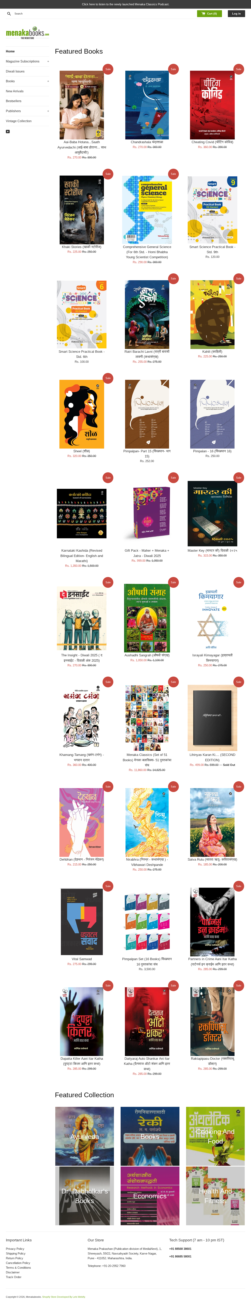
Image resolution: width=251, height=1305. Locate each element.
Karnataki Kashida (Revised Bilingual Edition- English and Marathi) (81, 556)
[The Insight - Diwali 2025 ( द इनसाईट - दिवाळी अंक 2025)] (81, 618)
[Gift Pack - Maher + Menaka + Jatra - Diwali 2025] (147, 513)
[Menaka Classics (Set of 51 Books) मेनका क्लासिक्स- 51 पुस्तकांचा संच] (147, 717)
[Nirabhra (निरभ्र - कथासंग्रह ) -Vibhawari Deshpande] (147, 822)
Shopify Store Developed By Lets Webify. (63, 1297)
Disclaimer (13, 1272)
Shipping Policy (15, 1253)
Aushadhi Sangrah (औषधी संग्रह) (147, 655)
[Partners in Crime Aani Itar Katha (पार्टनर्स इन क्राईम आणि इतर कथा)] (212, 922)
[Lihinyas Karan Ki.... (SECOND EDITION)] (212, 717)
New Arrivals (15, 91)
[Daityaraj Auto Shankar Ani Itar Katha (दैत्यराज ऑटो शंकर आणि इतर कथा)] (147, 1021)
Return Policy (14, 1258)
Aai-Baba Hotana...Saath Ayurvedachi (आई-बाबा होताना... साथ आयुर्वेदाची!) (81, 147)
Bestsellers (13, 101)
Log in (236, 13)
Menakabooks (33, 1297)
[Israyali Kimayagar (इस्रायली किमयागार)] (212, 618)
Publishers (27, 111)
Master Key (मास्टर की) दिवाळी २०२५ (212, 550)
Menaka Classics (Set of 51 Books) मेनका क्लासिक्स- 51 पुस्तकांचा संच (147, 760)
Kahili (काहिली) (212, 351)
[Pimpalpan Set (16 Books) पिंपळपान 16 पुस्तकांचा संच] (147, 922)
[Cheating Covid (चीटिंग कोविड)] (212, 105)
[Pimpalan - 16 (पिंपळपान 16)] (212, 414)
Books (27, 81)
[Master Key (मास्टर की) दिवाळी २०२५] (212, 513)
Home (10, 51)
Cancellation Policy (18, 1263)
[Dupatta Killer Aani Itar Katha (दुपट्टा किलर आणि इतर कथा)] (81, 1021)
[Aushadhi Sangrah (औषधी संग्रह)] (147, 618)
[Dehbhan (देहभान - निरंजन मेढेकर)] (81, 822)
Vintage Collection (19, 121)
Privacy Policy (15, 1248)
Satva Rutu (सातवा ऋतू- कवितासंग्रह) (212, 859)
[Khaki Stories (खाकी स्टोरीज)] (81, 210)
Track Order (13, 1277)
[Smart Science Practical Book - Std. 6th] (81, 314)
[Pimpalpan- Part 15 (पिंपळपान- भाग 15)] (147, 414)
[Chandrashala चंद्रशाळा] (147, 105)
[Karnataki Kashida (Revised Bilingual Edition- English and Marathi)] (81, 513)
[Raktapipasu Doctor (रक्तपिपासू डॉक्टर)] (212, 1021)
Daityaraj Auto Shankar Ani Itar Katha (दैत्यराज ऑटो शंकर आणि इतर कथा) (147, 1064)
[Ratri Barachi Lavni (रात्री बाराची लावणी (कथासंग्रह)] (147, 314)
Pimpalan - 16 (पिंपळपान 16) (212, 451)
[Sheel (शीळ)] (81, 414)
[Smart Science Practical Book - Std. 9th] (212, 210)
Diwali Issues (15, 71)
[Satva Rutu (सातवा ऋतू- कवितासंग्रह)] (212, 822)
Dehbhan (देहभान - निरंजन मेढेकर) (82, 859)
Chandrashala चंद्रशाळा (147, 142)
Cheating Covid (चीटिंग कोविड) (212, 142)
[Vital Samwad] (81, 922)
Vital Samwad (82, 959)
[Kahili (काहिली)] (212, 314)
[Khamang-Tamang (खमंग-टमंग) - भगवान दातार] (81, 717)
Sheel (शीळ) (81, 451)
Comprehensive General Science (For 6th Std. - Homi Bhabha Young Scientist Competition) (147, 252)
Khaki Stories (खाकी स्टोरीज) (81, 247)
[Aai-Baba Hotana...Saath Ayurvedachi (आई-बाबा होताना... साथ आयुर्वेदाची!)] (81, 105)
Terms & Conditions (18, 1267)
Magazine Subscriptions (27, 61)
